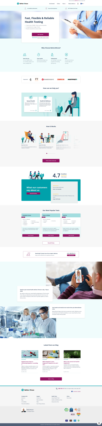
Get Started (51, 3)
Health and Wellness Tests (57, 400)
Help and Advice (40, 400)
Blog (22, 400)
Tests (63, 3)
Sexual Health (23, 359)
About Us (23, 398)
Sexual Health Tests (55, 398)
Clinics (58, 3)
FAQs (38, 401)
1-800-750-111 (76, 0)
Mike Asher (25, 371)
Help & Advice (71, 3)
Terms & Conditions (25, 403)
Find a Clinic (69, 398)
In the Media (23, 401)
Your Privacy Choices (41, 403)
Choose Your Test (55, 401)
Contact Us (39, 398)
